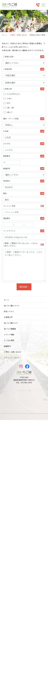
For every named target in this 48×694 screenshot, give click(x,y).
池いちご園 (27, 390)
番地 (5, 193)
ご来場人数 (7, 89)
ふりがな (6, 143)
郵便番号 (6, 156)
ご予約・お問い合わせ (18, 35)
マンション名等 (9, 206)
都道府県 (6, 168)
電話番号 (6, 218)
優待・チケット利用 (10, 118)
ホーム (4, 35)
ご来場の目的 (8, 56)
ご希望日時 (7, 69)
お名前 (5, 131)
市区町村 (6, 181)
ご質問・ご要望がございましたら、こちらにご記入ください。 (20, 244)
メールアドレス (9, 230)
